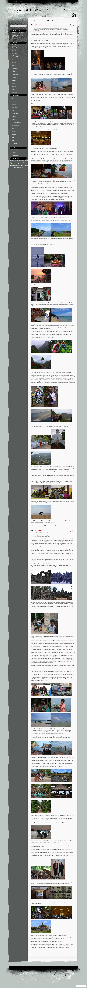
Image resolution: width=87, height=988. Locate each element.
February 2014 (14, 67)
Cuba (13, 110)
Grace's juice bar (51, 28)
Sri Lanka (38, 25)
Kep (48, 535)
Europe (13, 112)
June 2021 (14, 44)
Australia (13, 100)
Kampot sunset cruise (43, 535)
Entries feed (14, 152)
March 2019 (14, 50)
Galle (47, 28)
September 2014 (15, 58)
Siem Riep (37, 536)
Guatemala (14, 115)
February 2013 (14, 71)
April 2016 (14, 52)
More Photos (12, 168)
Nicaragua (14, 131)
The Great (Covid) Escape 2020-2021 (18, 32)
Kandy (55, 28)
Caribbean (14, 106)
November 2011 (15, 92)
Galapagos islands (15, 113)
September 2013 (15, 68)
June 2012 (14, 83)
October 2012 (14, 77)
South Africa (14, 134)
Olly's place (62, 535)
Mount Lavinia (59, 28)
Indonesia (13, 119)
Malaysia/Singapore (15, 125)
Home (15, 1)
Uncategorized (14, 143)
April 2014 (14, 64)
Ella (44, 28)
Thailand (13, 140)
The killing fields (47, 536)
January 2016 (14, 53)
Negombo (64, 28)
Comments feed (15, 154)
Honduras (14, 116)
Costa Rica (14, 109)
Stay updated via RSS (64, 13)
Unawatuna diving (37, 30)
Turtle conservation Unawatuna (62, 29)
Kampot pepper (36, 535)
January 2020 (14, 49)
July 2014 (13, 59)
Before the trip (14, 101)
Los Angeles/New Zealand (16, 122)
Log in (13, 151)
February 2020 (14, 47)
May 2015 (14, 55)
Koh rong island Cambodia (54, 535)
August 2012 (14, 80)
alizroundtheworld (29, 9)
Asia (13, 98)
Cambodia (14, 104)
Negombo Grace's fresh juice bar (39, 29)
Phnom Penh (66, 535)
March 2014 (14, 65)
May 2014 (14, 62)
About (21, 1)
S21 (34, 536)
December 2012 (15, 74)
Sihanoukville (41, 536)
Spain (13, 137)
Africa (13, 97)
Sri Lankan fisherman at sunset (51, 29)
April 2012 (14, 86)
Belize (13, 103)
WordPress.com (15, 155)
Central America (15, 107)
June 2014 (14, 61)
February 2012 (14, 89)
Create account (14, 149)
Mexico (13, 128)
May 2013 (14, 70)
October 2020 (14, 46)
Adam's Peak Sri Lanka (40, 28)
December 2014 (15, 56)
